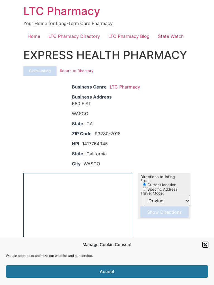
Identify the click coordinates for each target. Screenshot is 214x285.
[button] (205, 244)
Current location (161, 185)
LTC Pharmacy (61, 11)
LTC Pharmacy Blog (129, 36)
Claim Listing (40, 70)
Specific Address (161, 189)
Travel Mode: (152, 193)
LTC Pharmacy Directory (74, 36)
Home (34, 36)
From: (145, 181)
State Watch (171, 36)
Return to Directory (76, 70)
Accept (107, 271)
